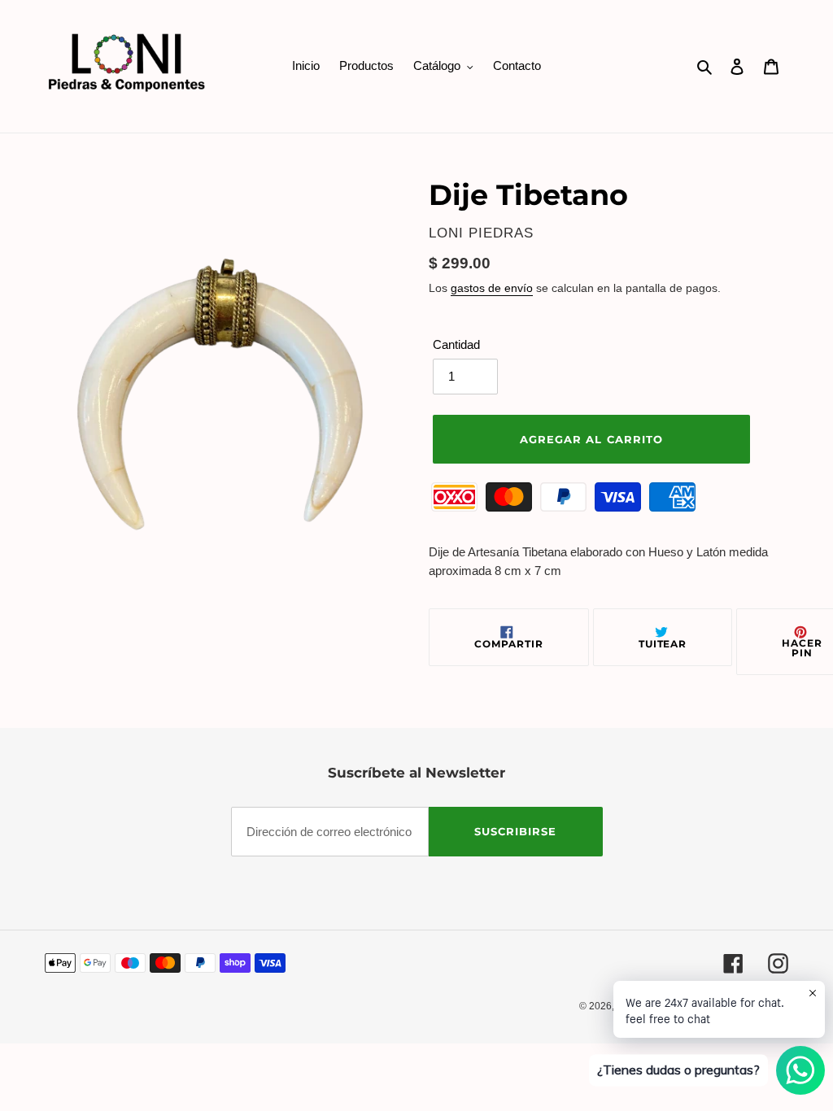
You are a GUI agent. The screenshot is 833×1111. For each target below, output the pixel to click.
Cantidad (456, 344)
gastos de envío (492, 287)
